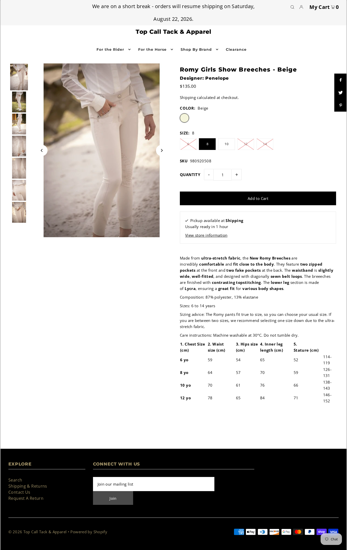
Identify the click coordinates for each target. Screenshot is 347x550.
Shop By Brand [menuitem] (196, 49)
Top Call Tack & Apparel (173, 31)
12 (246, 144)
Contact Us (19, 492)
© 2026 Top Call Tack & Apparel (37, 531)
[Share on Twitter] (340, 92)
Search (15, 480)
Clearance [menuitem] (236, 49)
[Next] (161, 150)
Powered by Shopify (88, 531)
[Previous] (42, 150)
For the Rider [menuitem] (110, 49)
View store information (206, 235)
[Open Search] (292, 7)
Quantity (190, 174)
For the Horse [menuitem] (152, 49)
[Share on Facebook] (340, 80)
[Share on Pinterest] (340, 105)
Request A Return (25, 498)
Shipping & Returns (27, 486)
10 (226, 144)
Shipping (188, 97)
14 (265, 144)
